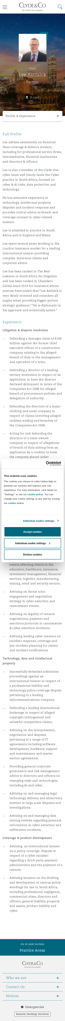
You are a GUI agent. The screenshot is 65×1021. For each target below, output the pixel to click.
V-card (34, 97)
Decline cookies (32, 554)
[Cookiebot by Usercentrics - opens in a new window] (46, 463)
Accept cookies (32, 531)
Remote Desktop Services (32, 1014)
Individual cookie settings (38, 520)
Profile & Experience (21, 116)
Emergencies (34, 1007)
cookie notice (35, 494)
